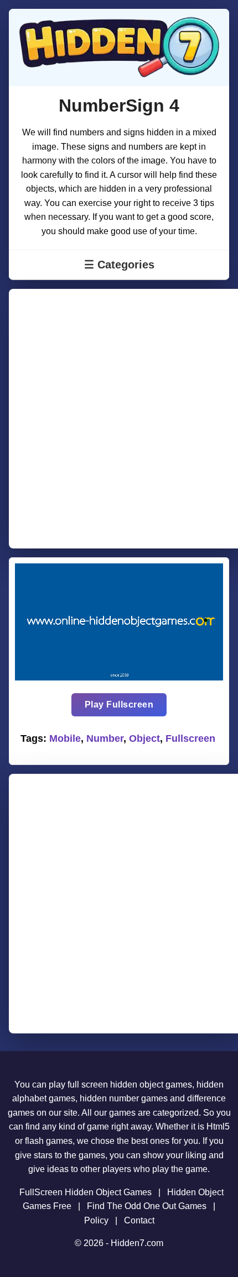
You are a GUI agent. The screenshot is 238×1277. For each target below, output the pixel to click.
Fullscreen (190, 738)
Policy (96, 1220)
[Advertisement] (119, 418)
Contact (139, 1220)
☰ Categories (119, 264)
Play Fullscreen (119, 704)
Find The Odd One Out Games (146, 1206)
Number (104, 738)
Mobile (65, 738)
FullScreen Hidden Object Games (85, 1192)
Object (144, 738)
